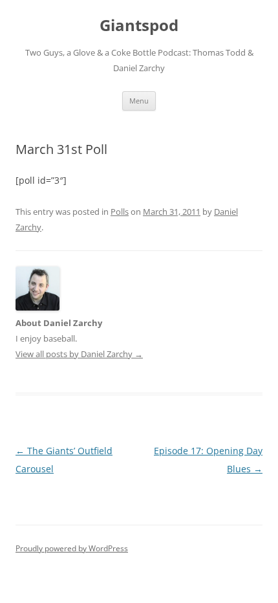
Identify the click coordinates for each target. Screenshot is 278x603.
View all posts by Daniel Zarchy (79, 354)
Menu (139, 100)
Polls (120, 211)
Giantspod (139, 26)
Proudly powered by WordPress (72, 548)
